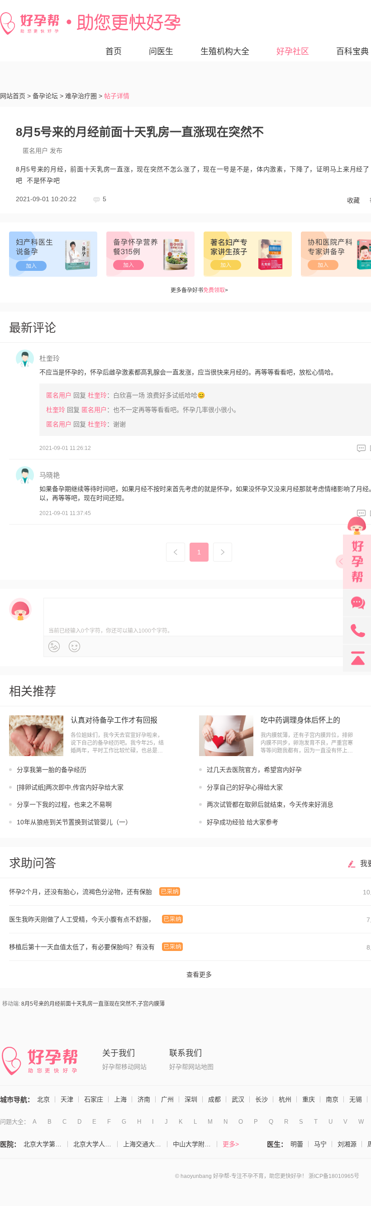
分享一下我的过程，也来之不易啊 (64, 804)
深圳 (191, 1099)
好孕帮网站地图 (191, 1066)
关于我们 (118, 1053)
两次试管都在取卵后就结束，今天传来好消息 (270, 804)
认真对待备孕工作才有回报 (114, 720)
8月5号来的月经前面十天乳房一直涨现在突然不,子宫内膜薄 (93, 1004)
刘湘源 (347, 1144)
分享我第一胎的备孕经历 (51, 769)
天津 (67, 1099)
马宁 (320, 1144)
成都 (214, 1099)
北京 (43, 1099)
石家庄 (93, 1099)
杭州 (285, 1099)
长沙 (261, 1099)
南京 (332, 1099)
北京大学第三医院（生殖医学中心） (46, 1144)
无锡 (355, 1099)
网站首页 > (15, 95)
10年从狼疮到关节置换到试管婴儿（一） (74, 822)
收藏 (353, 200)
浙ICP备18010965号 (334, 1176)
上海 (120, 1099)
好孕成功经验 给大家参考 (242, 822)
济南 (144, 1099)
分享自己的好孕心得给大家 (245, 787)
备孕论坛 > (48, 95)
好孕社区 (292, 51)
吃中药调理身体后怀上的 (300, 720)
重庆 (308, 1099)
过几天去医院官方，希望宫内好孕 (254, 769)
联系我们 (185, 1053)
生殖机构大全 (224, 51)
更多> (231, 1144)
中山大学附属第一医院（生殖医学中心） (195, 1144)
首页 (113, 51)
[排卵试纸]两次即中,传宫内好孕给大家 (70, 787)
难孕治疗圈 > (83, 95)
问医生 (161, 51)
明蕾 (296, 1144)
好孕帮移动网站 (124, 1066)
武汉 (238, 1099)
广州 (167, 1099)
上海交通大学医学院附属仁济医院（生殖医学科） (145, 1144)
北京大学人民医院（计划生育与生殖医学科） (95, 1144)
